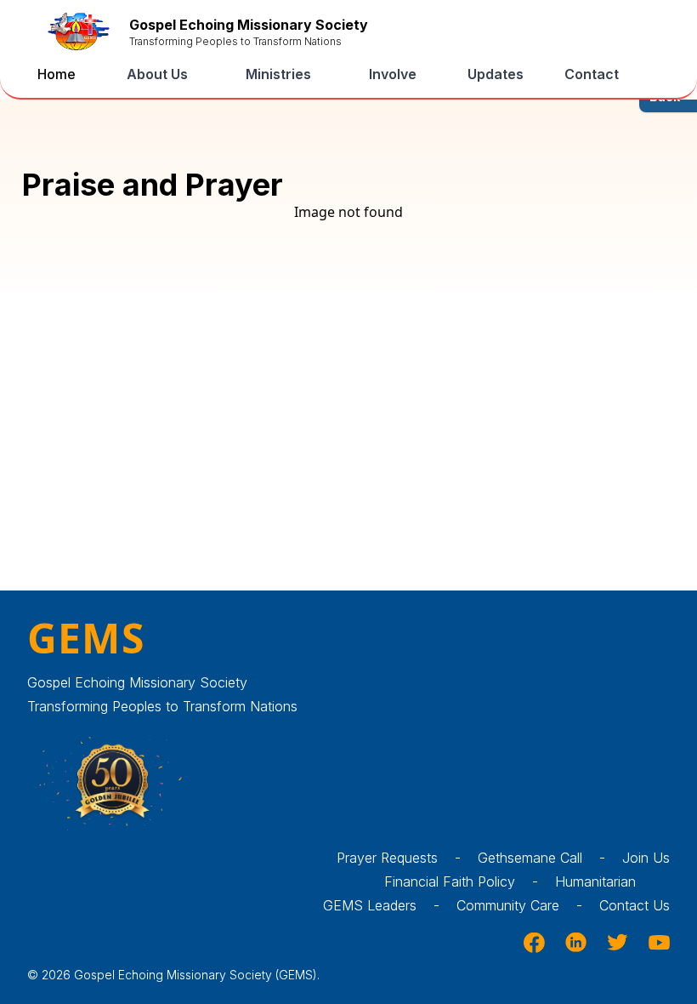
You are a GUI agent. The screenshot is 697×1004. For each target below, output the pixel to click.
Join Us (646, 857)
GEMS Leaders (381, 905)
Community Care (519, 905)
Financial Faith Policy (461, 881)
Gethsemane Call (541, 857)
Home (56, 74)
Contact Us (634, 905)
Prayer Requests (399, 857)
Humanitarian (595, 881)
